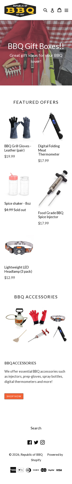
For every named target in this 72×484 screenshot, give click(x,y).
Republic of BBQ (32, 454)
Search (36, 428)
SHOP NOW (14, 396)
